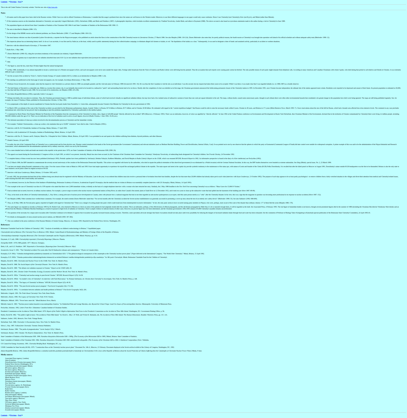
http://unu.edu (52, 7)
